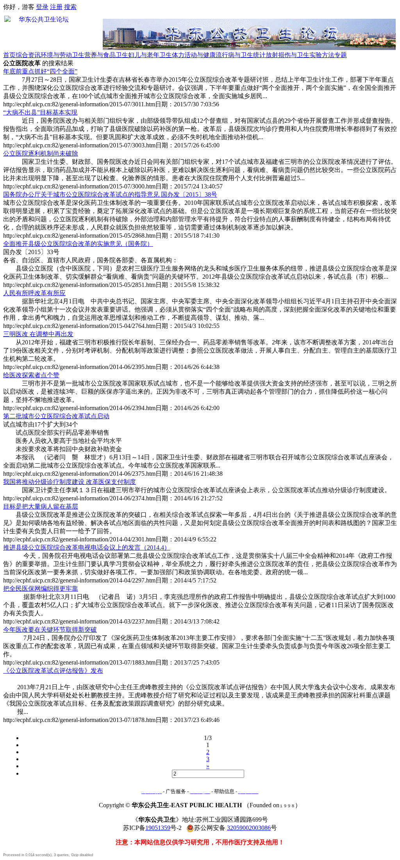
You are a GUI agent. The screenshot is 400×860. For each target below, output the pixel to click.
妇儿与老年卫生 (150, 55)
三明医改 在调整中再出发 (38, 334)
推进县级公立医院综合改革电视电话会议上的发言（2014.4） (86, 547)
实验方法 (321, 55)
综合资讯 (28, 55)
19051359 (157, 827)
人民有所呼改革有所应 (34, 293)
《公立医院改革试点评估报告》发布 (53, 670)
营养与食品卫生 (106, 55)
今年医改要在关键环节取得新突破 (50, 629)
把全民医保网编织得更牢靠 (40, 588)
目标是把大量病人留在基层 (40, 506)
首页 (9, 55)
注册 (56, 7)
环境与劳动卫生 (62, 55)
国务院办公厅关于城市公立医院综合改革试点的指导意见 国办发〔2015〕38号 (110, 194)
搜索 (70, 7)
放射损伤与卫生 (287, 55)
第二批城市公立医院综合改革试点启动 (56, 416)
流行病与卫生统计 (241, 55)
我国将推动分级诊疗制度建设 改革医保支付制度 (69, 481)
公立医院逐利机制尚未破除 (40, 153)
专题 (340, 55)
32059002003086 (249, 827)
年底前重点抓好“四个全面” (40, 71)
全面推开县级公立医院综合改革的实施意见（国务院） (78, 243)
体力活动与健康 (194, 55)
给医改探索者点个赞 (31, 375)
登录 (42, 7)
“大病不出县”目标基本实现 (40, 112)
